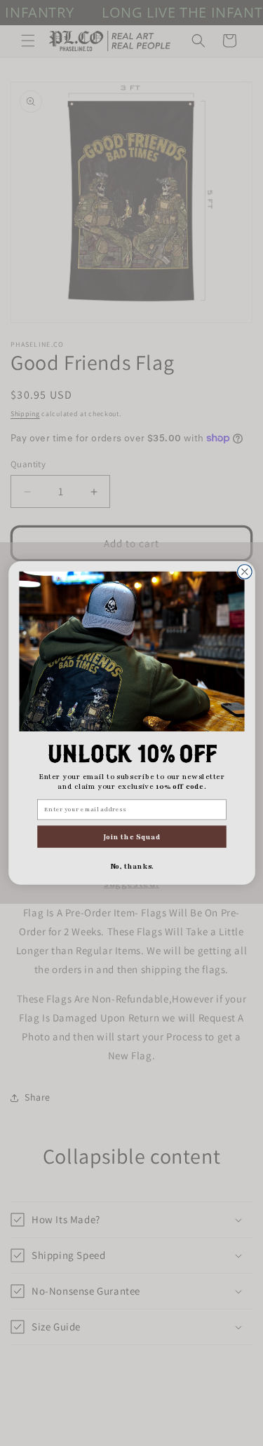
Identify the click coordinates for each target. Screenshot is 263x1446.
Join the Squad (131, 836)
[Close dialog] (244, 572)
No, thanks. (131, 866)
